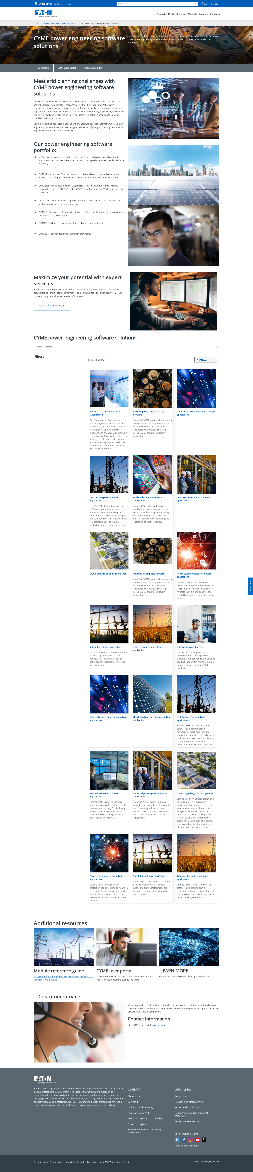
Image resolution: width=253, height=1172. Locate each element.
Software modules (93, 67)
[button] (250, 586)
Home (36, 23)
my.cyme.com (159, 1025)
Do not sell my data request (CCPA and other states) (103, 1162)
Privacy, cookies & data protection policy (54, 1162)
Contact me (43, 67)
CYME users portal (67, 67)
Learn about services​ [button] (52, 305)
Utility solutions (69, 23)
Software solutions (50, 23)
